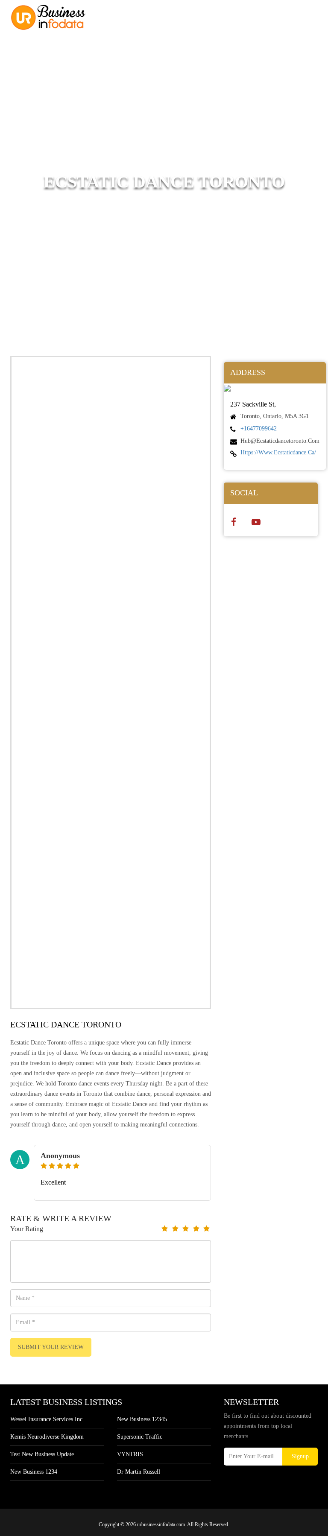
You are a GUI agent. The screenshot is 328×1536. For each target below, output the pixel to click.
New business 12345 (142, 1419)
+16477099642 (258, 428)
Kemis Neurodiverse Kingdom (47, 1437)
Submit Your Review (51, 1347)
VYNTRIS (130, 1454)
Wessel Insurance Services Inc (46, 1419)
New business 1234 (33, 1472)
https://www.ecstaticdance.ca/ (278, 452)
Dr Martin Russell (138, 1472)
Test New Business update (42, 1454)
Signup (300, 1456)
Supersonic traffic (139, 1437)
